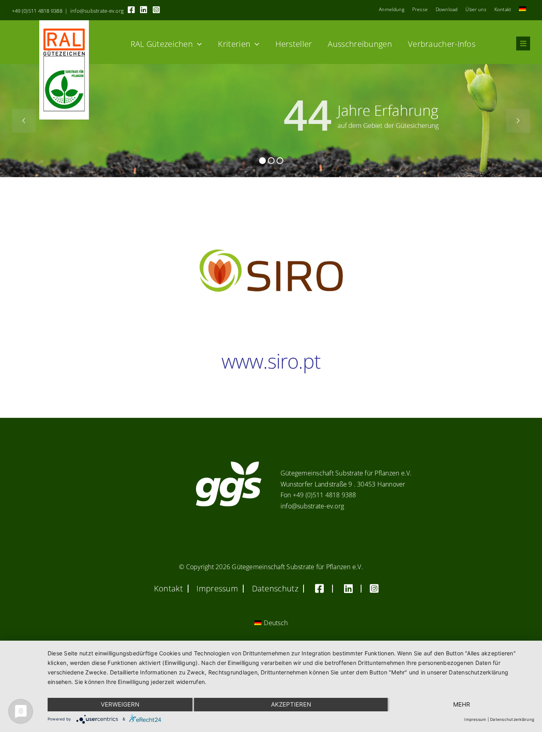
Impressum (475, 719)
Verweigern (120, 704)
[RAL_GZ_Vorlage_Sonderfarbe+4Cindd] (64, 23)
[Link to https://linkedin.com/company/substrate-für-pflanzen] (143, 10)
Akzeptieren (291, 704)
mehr (461, 704)
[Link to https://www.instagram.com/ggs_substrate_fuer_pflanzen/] (156, 10)
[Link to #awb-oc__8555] (523, 43)
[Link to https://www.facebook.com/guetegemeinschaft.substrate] (131, 10)
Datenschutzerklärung (512, 719)
